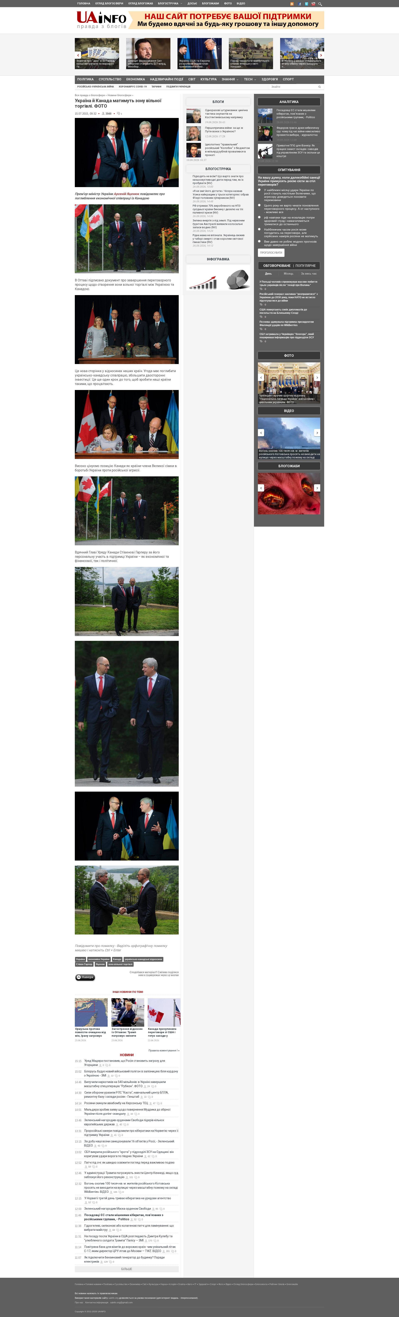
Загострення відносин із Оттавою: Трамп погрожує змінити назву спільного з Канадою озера (127, 1036)
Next (322, 55)
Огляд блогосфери (109, 3)
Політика (85, 79)
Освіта (181, 1284)
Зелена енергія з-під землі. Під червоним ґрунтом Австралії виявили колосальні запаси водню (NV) (219, 224)
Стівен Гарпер (84, 964)
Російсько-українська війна (95, 86)
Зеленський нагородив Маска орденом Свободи (117, 1208)
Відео (241, 3)
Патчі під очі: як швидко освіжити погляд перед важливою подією (129, 1162)
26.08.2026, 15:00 (203, 186)
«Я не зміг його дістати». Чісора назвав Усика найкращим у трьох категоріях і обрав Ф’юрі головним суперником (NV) (221, 194)
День (268, 273)
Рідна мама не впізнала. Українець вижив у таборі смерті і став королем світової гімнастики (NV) (219, 239)
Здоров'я (270, 79)
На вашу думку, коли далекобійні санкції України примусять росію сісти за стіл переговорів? (289, 181)
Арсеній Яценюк (126, 194)
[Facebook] (298, 4)
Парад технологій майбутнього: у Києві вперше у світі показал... (250, 63)
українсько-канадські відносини (143, 959)
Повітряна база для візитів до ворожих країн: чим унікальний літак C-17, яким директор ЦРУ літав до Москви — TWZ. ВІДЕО (288, 454)
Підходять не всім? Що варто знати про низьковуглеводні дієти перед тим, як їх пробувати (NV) (218, 180)
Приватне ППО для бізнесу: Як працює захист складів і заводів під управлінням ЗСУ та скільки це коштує (298, 151)
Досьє (192, 3)
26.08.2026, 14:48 (203, 201)
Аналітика (289, 102)
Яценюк (100, 964)
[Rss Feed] (291, 4)
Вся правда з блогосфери (90, 95)
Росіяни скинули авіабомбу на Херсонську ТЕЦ (116, 1103)
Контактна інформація (96, 1302)
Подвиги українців (178, 86)
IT (195, 1284)
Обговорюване (277, 266)
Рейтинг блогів (276, 1284)
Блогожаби (210, 3)
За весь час (309, 273)
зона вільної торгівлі (120, 964)
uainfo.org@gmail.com (121, 1302)
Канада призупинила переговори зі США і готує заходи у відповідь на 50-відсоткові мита (162, 1036)
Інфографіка (218, 259)
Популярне (306, 266)
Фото (228, 3)
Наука (163, 1284)
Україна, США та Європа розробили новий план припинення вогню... (194, 63)
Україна (80, 959)
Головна (83, 3)
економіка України (99, 959)
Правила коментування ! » (164, 1050)
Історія (172, 1284)
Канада (117, 959)
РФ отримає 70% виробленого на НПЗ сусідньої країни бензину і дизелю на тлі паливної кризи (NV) (218, 209)
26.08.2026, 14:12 (203, 245)
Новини (127, 1055)
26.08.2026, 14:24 (203, 230)
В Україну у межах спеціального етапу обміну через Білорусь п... (301, 63)
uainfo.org (113, 1298)
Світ (192, 79)
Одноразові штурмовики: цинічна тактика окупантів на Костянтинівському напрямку (226, 114)
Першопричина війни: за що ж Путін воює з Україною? (224, 129)
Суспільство (110, 79)
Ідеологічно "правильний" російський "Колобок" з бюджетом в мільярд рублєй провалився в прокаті (227, 150)
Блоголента (261, 1284)
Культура (209, 79)
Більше (126, 1269)
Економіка (135, 79)
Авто (189, 1284)
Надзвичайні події (166, 79)
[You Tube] (312, 4)
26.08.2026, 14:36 (203, 216)
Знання (227, 80)
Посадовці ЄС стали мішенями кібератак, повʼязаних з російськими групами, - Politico (296, 114)
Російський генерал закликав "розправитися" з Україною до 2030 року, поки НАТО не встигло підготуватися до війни (289, 297)
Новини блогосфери (119, 95)
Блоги (218, 102)
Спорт (288, 79)
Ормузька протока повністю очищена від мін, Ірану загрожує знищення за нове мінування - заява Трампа (90, 1037)
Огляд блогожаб (140, 3)
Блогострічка (166, 4)
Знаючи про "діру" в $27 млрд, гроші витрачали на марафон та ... (95, 63)
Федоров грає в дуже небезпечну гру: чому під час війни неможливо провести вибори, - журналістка (298, 131)
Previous (77, 55)
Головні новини (93, 1284)
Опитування (289, 170)
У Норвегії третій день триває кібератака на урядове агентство (127, 1198)
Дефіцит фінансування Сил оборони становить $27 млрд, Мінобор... (147, 63)
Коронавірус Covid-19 (133, 86)
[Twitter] (305, 4)
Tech (246, 80)
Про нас (79, 1302)
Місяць (288, 273)
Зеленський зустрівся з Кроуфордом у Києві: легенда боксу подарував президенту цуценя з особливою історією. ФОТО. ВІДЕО (288, 398)
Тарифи (156, 86)
